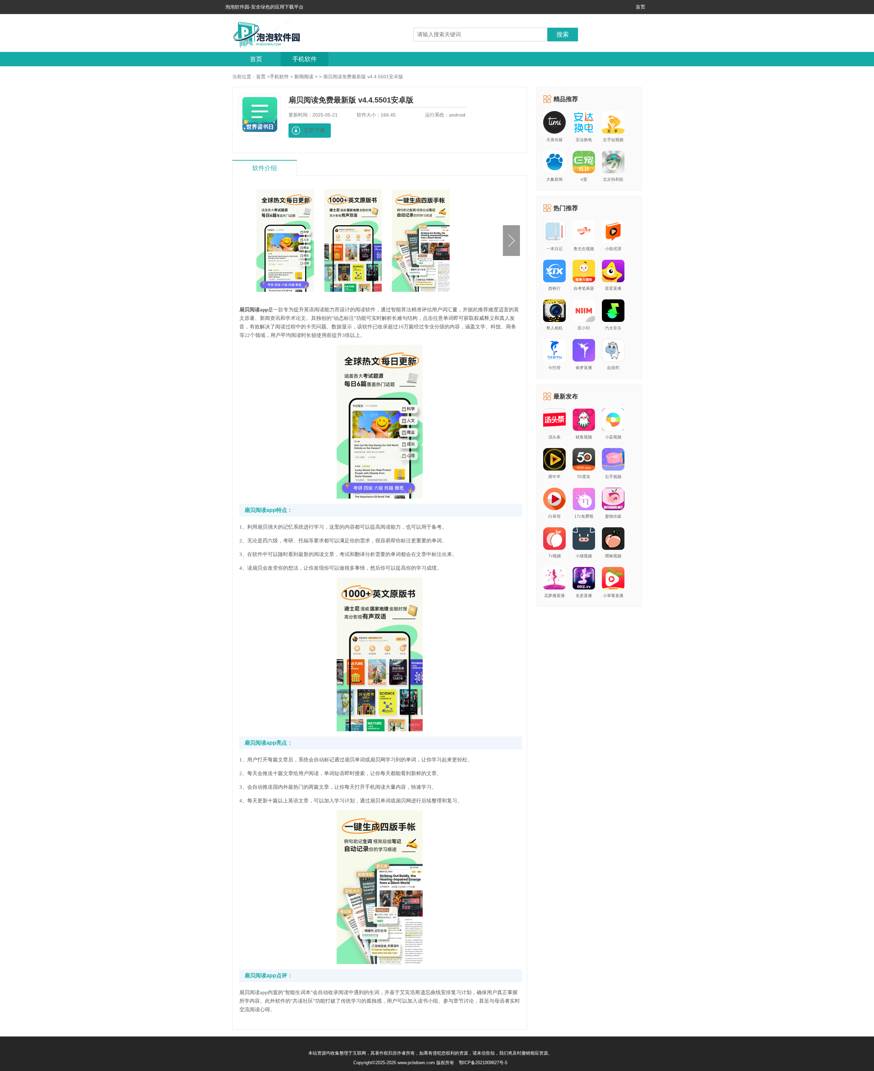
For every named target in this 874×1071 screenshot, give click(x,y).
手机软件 (304, 59)
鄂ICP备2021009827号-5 (483, 1062)
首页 (640, 7)
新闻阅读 (303, 76)
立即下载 (314, 130)
